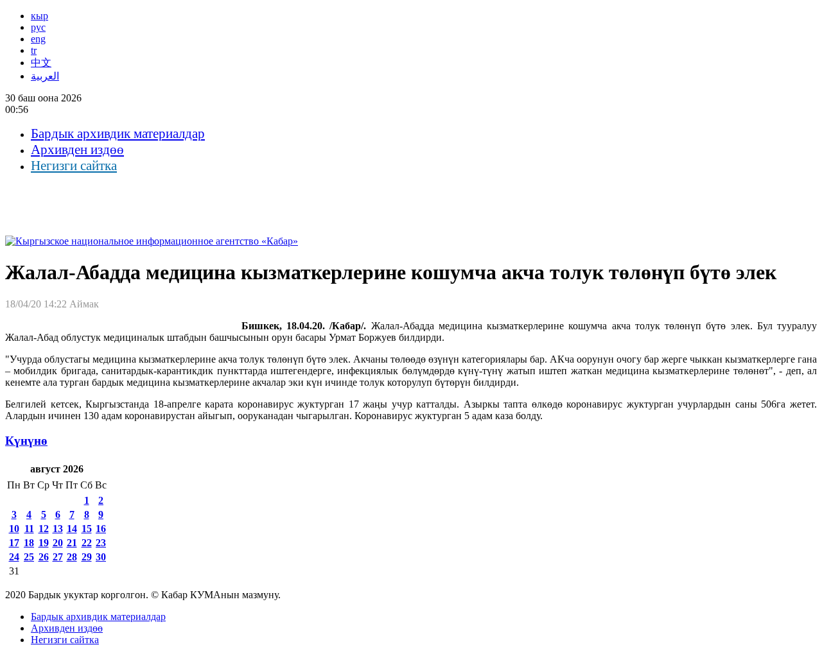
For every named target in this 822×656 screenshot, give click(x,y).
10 (14, 528)
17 (14, 542)
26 (44, 556)
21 (72, 542)
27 (58, 556)
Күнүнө (26, 440)
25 (29, 556)
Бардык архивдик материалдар (118, 133)
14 (72, 528)
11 (29, 528)
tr (34, 50)
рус (38, 27)
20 (58, 542)
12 (44, 528)
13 (58, 528)
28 (72, 556)
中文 (41, 62)
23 (101, 542)
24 (14, 556)
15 (87, 528)
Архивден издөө (77, 149)
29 (87, 556)
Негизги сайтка (74, 165)
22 (87, 542)
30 (101, 556)
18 (29, 542)
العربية (45, 76)
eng (38, 38)
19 (44, 542)
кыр (39, 15)
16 (101, 528)
